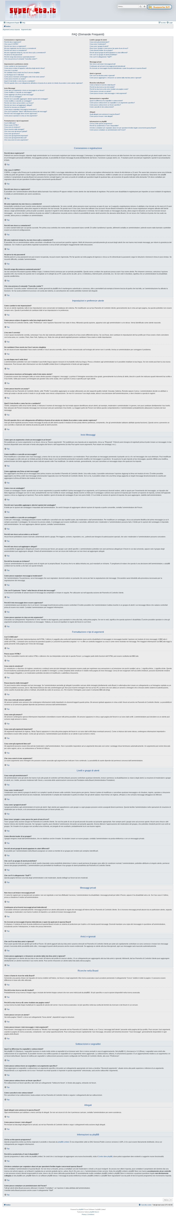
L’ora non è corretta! (11, 70)
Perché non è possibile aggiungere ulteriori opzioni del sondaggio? (26, 99)
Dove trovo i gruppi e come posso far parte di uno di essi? (109, 48)
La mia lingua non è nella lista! (14, 74)
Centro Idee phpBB (105, 1156)
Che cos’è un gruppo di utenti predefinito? (103, 54)
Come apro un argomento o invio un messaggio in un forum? (24, 90)
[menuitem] (22, 22)
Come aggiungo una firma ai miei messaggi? (19, 94)
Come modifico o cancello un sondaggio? (17, 101)
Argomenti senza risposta (11, 29)
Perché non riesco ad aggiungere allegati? (18, 105)
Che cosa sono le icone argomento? (16, 140)
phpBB (81, 1209)
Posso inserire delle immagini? (14, 129)
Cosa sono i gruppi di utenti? (99, 46)
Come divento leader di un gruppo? (101, 50)
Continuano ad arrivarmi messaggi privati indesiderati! (107, 66)
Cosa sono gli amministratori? (99, 42)
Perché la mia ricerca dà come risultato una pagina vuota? (109, 89)
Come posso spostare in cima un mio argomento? (20, 116)
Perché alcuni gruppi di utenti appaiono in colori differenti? (109, 52)
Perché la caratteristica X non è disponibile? (104, 125)
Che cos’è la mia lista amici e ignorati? (102, 75)
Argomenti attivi (26, 29)
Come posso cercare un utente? (100, 91)
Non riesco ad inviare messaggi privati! (103, 64)
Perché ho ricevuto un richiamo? (15, 107)
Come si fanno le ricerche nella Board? (102, 85)
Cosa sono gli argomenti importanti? (16, 135)
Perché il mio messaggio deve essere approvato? (20, 113)
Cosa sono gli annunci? (12, 133)
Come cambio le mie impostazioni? (15, 66)
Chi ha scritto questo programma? (101, 123)
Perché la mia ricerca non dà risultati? (102, 87)
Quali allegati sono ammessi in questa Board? (105, 114)
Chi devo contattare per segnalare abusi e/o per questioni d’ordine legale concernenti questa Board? (123, 128)
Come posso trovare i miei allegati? (101, 116)
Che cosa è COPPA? (11, 44)
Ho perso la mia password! (13, 54)
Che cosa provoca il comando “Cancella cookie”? (20, 59)
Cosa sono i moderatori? (98, 44)
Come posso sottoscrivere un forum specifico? (105, 105)
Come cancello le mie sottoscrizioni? (102, 107)
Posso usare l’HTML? (11, 125)
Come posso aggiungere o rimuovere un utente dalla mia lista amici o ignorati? (115, 78)
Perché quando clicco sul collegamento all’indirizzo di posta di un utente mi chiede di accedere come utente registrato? (43, 83)
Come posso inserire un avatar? (15, 79)
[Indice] (32, 10)
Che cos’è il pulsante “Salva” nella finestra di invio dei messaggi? (25, 111)
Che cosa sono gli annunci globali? (15, 131)
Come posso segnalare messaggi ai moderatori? (20, 109)
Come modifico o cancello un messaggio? (18, 92)
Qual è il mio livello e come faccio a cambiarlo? (19, 81)
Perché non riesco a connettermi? (15, 50)
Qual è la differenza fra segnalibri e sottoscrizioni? (106, 100)
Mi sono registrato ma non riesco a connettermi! (20, 48)
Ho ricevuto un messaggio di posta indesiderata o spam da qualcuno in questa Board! (118, 68)
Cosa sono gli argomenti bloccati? (15, 138)
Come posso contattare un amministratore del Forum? (108, 130)
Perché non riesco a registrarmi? (15, 46)
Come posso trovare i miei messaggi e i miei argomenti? (108, 93)
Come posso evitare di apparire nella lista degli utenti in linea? (24, 68)
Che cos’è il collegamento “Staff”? (101, 57)
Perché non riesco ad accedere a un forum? (19, 103)
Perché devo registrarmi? (12, 42)
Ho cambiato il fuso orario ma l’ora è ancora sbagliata (21, 72)
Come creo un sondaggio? (13, 96)
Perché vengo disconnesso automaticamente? (19, 57)
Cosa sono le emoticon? (12, 127)
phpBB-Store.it (94, 1212)
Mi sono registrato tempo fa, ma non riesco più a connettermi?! (25, 52)
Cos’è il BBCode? (10, 123)
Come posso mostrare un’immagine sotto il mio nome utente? (24, 77)
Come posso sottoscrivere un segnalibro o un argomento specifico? (112, 103)
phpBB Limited (63, 1142)
